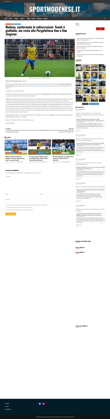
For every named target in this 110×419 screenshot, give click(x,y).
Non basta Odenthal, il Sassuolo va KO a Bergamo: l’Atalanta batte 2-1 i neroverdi (63, 158)
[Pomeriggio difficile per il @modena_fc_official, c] (86, 82)
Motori (22, 18)
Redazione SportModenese (11, 37)
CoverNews (65, 416)
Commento (8, 176)
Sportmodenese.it (54, 9)
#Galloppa (78, 114)
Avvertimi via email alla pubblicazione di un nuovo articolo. (20, 209)
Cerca (77, 24)
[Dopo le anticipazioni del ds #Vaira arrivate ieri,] (86, 90)
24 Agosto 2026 (43, 161)
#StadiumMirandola (81, 209)
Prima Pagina (19, 153)
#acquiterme (95, 209)
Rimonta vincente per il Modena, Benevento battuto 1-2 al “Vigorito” (89, 51)
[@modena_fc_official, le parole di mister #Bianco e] (86, 75)
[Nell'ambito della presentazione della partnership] (101, 98)
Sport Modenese (82, 109)
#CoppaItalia (84, 164)
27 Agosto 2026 (19, 161)
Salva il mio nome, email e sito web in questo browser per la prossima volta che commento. (27, 205)
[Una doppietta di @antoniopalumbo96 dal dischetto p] (101, 67)
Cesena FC (93, 162)
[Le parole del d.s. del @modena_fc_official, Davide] (79, 90)
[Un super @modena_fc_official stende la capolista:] (79, 75)
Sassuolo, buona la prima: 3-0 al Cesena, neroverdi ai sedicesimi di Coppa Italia (90, 55)
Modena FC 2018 (17, 24)
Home (6, 18)
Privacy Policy (8, 409)
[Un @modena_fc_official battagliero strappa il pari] (79, 67)
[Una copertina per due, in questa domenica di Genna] (79, 82)
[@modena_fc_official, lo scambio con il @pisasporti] (94, 82)
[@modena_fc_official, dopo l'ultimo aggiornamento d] (94, 90)
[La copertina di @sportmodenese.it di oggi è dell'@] (94, 98)
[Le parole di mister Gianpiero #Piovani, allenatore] (94, 75)
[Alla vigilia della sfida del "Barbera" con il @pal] (101, 75)
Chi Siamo (7, 403)
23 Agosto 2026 (66, 161)
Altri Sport (39, 18)
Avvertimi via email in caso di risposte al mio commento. (19, 207)
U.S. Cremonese (94, 113)
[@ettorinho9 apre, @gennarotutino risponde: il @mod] (86, 67)
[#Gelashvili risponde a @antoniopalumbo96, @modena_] (79, 98)
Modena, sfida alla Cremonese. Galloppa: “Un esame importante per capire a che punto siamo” (15, 158)
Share (77, 131)
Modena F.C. (78, 113)
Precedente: (22, 130)
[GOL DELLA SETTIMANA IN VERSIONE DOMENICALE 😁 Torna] (94, 67)
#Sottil (91, 186)
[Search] (104, 18)
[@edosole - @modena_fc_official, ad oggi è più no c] (101, 82)
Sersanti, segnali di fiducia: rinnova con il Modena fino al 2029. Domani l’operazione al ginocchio (38, 158)
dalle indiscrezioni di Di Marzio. (38, 86)
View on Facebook (78, 130)
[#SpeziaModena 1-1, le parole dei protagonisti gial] (101, 90)
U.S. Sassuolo (78, 162)
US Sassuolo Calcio (65, 153)
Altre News (8, 24)
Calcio (10, 18)
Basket (33, 18)
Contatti (45, 18)
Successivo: (57, 130)
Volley (16, 18)
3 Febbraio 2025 (20, 37)
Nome (7, 194)
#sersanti (93, 138)
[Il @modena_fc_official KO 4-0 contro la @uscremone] (86, 98)
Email (41, 194)
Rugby (28, 18)
